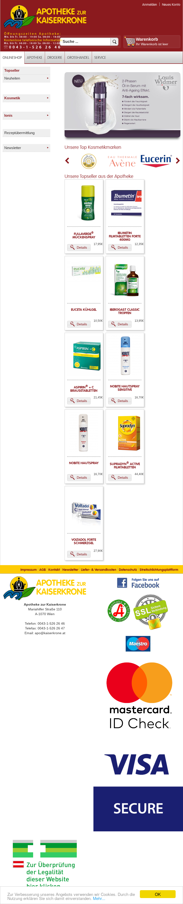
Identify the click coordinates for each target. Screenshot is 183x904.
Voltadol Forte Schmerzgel (83, 541)
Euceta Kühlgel (84, 310)
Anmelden (149, 5)
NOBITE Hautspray (84, 463)
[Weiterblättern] (178, 160)
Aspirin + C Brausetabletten (83, 389)
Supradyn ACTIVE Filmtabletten (125, 466)
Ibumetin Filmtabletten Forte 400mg (125, 236)
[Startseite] (45, 28)
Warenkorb (147, 39)
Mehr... (99, 898)
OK (158, 894)
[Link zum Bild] (122, 104)
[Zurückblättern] (67, 160)
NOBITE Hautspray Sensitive (125, 388)
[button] (79, 247)
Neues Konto (171, 5)
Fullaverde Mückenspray (83, 236)
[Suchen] (114, 42)
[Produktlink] (88, 222)
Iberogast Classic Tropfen (125, 311)
